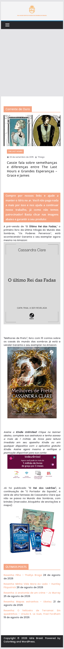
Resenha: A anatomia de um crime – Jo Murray (32, 592)
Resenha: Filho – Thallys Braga (23, 575)
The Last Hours (15, 151)
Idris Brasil (36, 638)
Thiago (41, 157)
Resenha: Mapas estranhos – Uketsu (28, 601)
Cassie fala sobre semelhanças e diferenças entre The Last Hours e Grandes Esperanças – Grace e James (32, 169)
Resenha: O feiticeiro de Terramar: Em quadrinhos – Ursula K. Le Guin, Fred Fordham (32, 612)
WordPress (28, 641)
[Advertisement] (32, 63)
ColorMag (10, 641)
